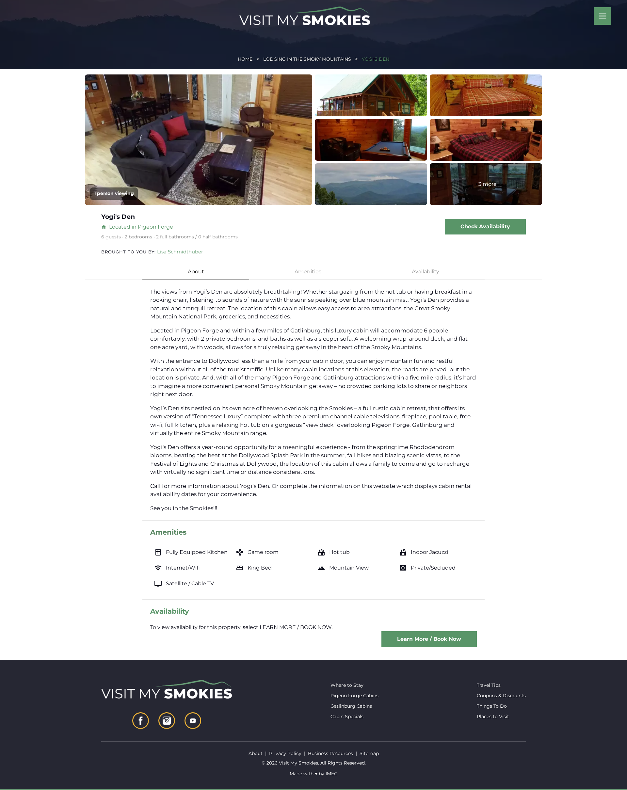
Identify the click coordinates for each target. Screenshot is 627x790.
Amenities (308, 271)
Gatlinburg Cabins (351, 706)
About (196, 271)
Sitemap (369, 753)
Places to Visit (493, 716)
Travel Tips (489, 685)
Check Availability (485, 226)
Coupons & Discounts (501, 696)
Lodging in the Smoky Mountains (307, 59)
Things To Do (492, 706)
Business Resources (330, 753)
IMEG (332, 774)
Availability (425, 271)
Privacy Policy (285, 753)
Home (245, 59)
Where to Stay (346, 685)
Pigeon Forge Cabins (354, 696)
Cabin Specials (346, 716)
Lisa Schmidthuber (180, 252)
